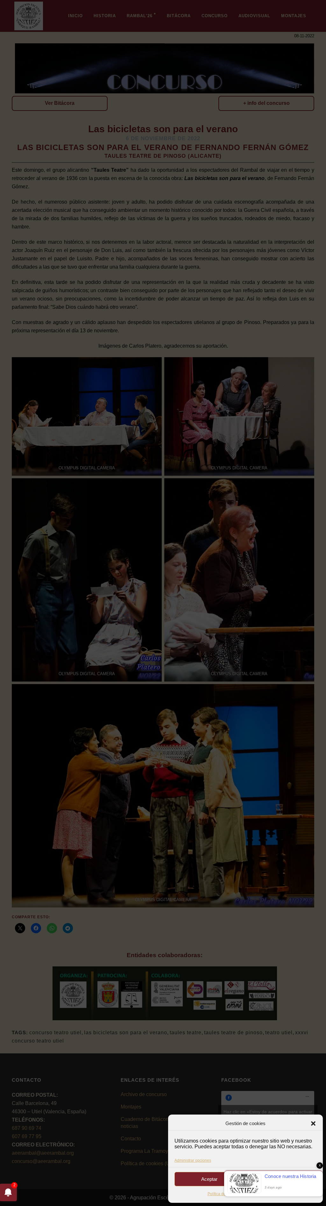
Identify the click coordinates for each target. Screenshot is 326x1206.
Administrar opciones (192, 1160)
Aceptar (209, 1179)
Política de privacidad (261, 1194)
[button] (313, 1123)
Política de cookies (224, 1194)
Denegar (282, 1179)
